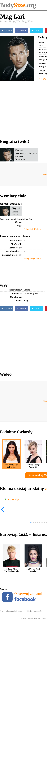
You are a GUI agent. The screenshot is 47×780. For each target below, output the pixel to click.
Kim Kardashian (11, 466)
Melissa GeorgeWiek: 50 (33, 466)
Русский (30, 618)
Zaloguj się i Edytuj (32, 229)
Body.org (18, 5)
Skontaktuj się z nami (15, 611)
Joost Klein (11, 570)
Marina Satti (33, 570)
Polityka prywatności (34, 611)
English (23, 618)
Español (37, 618)
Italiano (43, 618)
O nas (2, 611)
